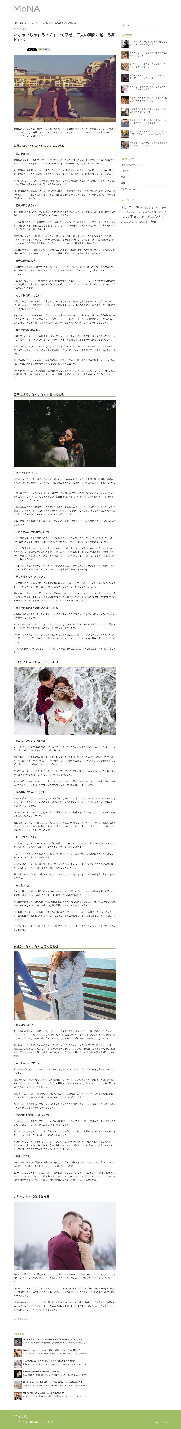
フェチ (144, 212)
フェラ (150, 212)
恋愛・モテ (22, 1319)
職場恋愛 (134, 222)
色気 (153, 222)
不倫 (133, 217)
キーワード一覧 (21, 1422)
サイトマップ (47, 1422)
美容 (123, 183)
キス (140, 207)
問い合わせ (35, 1422)
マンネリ (159, 212)
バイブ (127, 212)
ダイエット (156, 208)
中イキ (139, 217)
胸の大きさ (144, 222)
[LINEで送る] (44, 49)
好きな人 (154, 217)
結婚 (129, 222)
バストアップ (136, 212)
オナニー (128, 207)
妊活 (163, 217)
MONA (20, 9)
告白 (144, 217)
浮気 (123, 221)
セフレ (147, 207)
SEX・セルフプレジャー (132, 165)
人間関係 (125, 171)
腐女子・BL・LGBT (129, 189)
